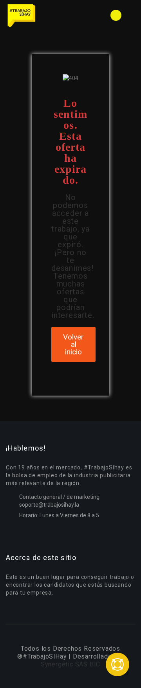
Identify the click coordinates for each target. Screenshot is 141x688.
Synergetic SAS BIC (70, 664)
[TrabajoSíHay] (38, 15)
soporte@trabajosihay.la (49, 505)
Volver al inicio (73, 344)
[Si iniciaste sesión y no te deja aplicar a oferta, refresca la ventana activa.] (117, 664)
